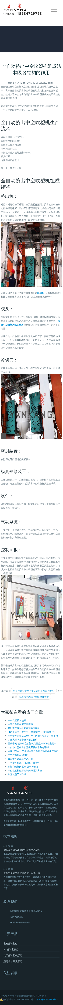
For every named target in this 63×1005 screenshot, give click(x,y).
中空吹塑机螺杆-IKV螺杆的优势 (23, 762)
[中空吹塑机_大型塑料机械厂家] (16, 6)
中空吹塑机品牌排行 (18, 755)
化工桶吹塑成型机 (13, 955)
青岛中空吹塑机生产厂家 (20, 758)
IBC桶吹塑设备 (11, 949)
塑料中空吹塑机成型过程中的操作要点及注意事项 (33, 735)
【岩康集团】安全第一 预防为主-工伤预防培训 (31, 731)
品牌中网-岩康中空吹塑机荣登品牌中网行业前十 (32, 743)
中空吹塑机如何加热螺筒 (20, 724)
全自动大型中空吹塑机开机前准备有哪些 (33, 690)
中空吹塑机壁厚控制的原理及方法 (25, 770)
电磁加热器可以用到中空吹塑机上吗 (22, 849)
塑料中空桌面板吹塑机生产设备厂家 (22, 872)
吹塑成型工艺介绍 (17, 774)
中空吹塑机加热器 (17, 720)
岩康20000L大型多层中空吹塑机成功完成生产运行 (33, 751)
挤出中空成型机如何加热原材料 (24, 728)
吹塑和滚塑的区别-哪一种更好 (23, 766)
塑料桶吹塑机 (10, 943)
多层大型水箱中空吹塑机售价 (34, 696)
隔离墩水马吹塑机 (13, 961)
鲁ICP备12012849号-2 (47, 999)
